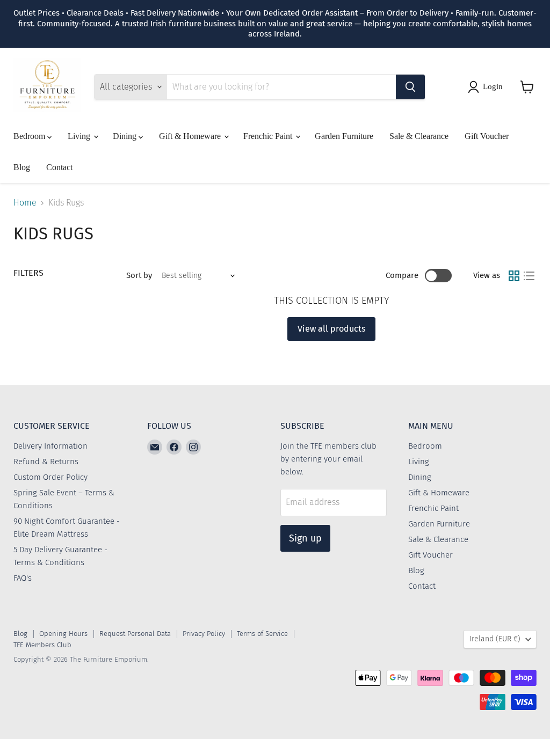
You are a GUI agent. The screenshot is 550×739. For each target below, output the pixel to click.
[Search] (410, 87)
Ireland (494, 638)
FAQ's (22, 578)
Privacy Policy (204, 634)
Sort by (139, 275)
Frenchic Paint (268, 136)
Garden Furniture (344, 136)
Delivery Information (50, 446)
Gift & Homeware (191, 136)
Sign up (305, 538)
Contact (59, 167)
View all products (331, 329)
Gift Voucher (487, 136)
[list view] (529, 275)
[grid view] (514, 275)
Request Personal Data (135, 634)
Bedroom (30, 136)
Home (25, 203)
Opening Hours (63, 634)
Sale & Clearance (418, 136)
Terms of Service (262, 634)
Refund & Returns (45, 461)
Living (80, 136)
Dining (126, 136)
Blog (21, 167)
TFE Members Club (42, 645)
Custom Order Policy (50, 477)
